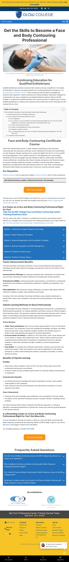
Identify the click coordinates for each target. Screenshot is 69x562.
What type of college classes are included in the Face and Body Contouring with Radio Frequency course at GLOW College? (32, 481)
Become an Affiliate (58, 532)
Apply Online (60, 559)
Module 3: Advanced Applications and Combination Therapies (26, 240)
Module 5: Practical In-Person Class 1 (17, 251)
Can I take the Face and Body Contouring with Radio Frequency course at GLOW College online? (33, 473)
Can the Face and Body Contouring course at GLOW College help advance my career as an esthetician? (32, 457)
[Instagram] (12, 534)
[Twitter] (10, 534)
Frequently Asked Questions (16, 135)
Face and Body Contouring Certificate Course (21, 116)
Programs (39, 525)
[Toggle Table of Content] (62, 109)
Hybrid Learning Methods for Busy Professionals (26, 127)
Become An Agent (57, 530)
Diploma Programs (41, 527)
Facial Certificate (41, 175)
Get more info (13, 203)
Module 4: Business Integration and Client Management (24, 246)
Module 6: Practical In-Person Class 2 (17, 257)
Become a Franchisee (58, 535)
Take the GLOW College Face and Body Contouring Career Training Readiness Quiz (31, 213)
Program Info (43, 559)
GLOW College (6, 22)
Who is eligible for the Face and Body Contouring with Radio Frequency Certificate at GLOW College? (29, 465)
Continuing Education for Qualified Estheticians (21, 114)
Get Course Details (34, 189)
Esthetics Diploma (9, 175)
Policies (21, 530)
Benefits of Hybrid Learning (19, 129)
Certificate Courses (41, 530)
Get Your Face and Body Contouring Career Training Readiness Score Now (28, 223)
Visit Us (26, 559)
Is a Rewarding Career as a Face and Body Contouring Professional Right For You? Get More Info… (37, 132)
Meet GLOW (23, 525)
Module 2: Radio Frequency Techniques (18, 235)
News (21, 535)
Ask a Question (8, 559)
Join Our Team (56, 527)
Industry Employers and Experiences (41, 533)
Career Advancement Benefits (20, 125)
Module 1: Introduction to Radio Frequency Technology (23, 229)
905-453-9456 (32, 8)
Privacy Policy (23, 532)
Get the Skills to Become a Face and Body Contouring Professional (25, 112)
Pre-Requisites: (15, 118)
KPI (37, 537)
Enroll (54, 525)
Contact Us (22, 527)
